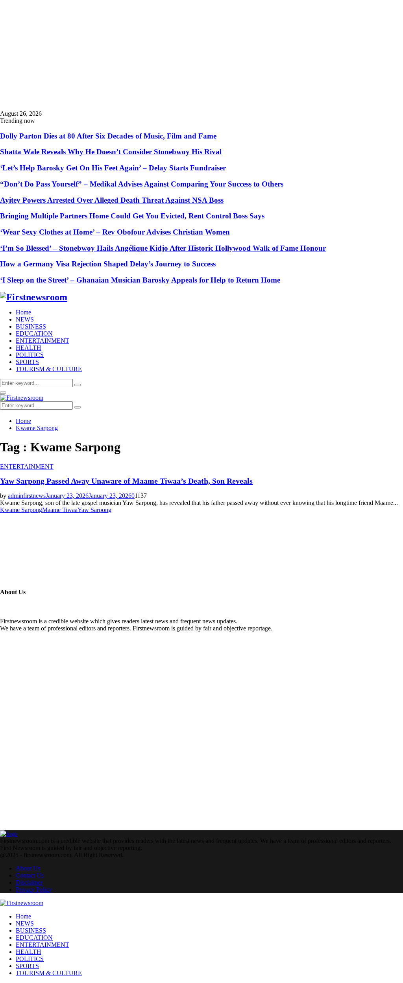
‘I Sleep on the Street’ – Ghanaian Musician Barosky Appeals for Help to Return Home (140, 280)
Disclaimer (29, 882)
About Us (28, 868)
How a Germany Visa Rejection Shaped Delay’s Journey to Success (108, 264)
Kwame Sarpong (21, 509)
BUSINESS (31, 326)
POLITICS (30, 354)
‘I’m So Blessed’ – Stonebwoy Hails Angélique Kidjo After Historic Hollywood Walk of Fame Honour (163, 248)
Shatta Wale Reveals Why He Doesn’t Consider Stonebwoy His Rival (111, 152)
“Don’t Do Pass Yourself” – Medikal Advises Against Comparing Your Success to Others (141, 184)
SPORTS (27, 361)
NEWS (25, 319)
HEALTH (28, 347)
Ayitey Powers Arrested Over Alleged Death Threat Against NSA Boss (112, 200)
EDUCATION (34, 333)
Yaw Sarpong (94, 509)
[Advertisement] (201, 55)
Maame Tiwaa (60, 509)
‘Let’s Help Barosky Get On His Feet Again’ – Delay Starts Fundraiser (113, 168)
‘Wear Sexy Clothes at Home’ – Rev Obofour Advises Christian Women (115, 232)
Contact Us (30, 875)
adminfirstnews (27, 495)
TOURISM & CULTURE (49, 369)
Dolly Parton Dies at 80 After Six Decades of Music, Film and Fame (108, 136)
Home (23, 312)
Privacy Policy (34, 889)
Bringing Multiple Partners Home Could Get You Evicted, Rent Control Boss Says (132, 216)
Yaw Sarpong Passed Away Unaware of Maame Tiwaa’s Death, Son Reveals (126, 481)
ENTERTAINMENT (42, 340)
